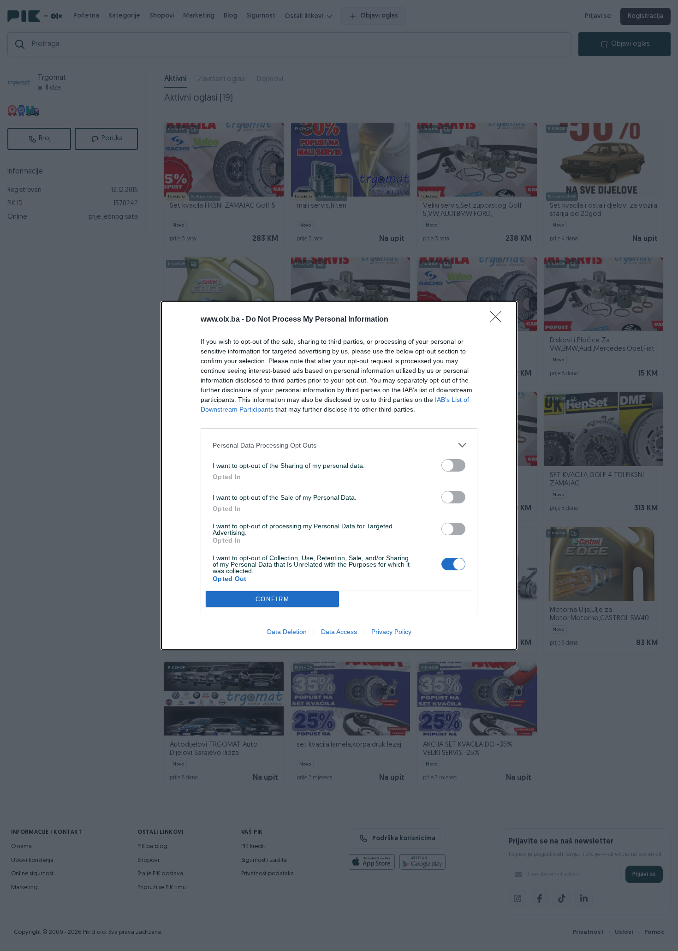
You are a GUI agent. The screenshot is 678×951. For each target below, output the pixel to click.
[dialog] (339, 475)
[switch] (453, 465)
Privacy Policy (391, 631)
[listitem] (339, 445)
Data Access (339, 631)
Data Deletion (287, 631)
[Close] (498, 320)
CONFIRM (273, 599)
